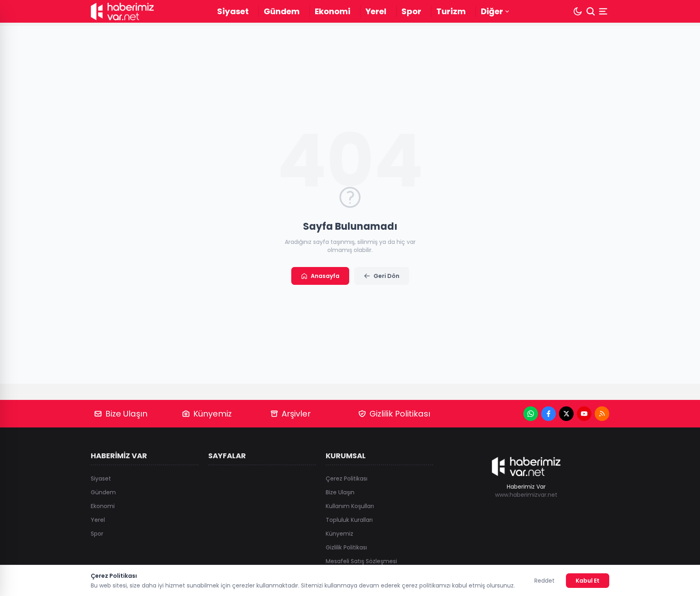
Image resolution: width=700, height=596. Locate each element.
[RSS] (602, 413)
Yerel (375, 11)
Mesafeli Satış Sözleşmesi (361, 561)
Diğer (492, 11)
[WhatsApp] (530, 413)
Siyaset (233, 11)
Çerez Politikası (346, 478)
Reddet (544, 581)
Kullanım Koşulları (350, 506)
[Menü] (604, 11)
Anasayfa (325, 276)
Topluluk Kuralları (349, 520)
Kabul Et (588, 581)
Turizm (451, 11)
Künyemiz (212, 413)
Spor (411, 11)
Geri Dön (386, 276)
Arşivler (296, 413)
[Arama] (590, 11)
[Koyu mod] (578, 11)
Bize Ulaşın (126, 413)
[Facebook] (548, 413)
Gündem (282, 11)
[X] (566, 413)
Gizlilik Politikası (399, 413)
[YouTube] (584, 413)
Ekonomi (332, 11)
